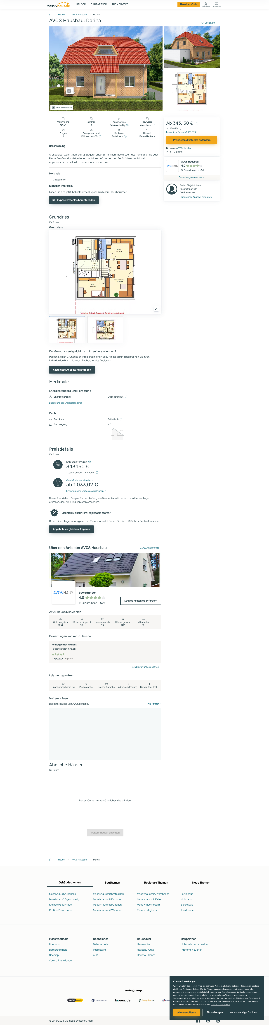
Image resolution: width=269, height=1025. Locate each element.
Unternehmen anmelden (195, 944)
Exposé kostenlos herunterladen (76, 200)
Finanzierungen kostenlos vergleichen (85, 490)
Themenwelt (120, 4)
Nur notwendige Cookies (243, 1012)
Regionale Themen (156, 882)
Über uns (54, 944)
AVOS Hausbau (79, 14)
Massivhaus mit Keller (149, 899)
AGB (95, 955)
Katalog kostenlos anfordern (140, 600)
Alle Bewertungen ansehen (145, 666)
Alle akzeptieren (186, 1012)
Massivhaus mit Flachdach (108, 899)
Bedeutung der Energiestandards (65, 402)
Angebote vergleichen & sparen (71, 529)
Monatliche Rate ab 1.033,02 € (181, 132)
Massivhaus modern (148, 904)
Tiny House (187, 910)
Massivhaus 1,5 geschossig (64, 899)
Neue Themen (201, 882)
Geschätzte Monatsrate (78, 480)
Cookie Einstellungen (61, 960)
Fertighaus (187, 894)
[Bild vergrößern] (156, 308)
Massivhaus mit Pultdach (107, 904)
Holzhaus (186, 899)
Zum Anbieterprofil (149, 547)
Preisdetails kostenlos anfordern (192, 139)
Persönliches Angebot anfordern (196, 196)
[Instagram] (218, 1020)
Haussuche (143, 944)
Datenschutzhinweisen (220, 1004)
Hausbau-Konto (146, 955)
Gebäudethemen (70, 882)
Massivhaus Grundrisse (62, 894)
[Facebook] (198, 1020)
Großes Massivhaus (60, 910)
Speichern (210, 22)
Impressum (99, 949)
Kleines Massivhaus (60, 904)
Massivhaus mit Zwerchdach (153, 894)
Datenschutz (100, 944)
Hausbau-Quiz (188, 4)
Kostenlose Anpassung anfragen (72, 369)
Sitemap (54, 955)
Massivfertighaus (147, 910)
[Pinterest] (208, 1020)
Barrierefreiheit (58, 949)
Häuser (81, 4)
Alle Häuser (153, 703)
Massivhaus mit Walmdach (108, 910)
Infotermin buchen (191, 949)
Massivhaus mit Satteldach (108, 894)
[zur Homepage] (51, 14)
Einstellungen (215, 1012)
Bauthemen (112, 882)
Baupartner (99, 4)
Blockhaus (187, 904)
